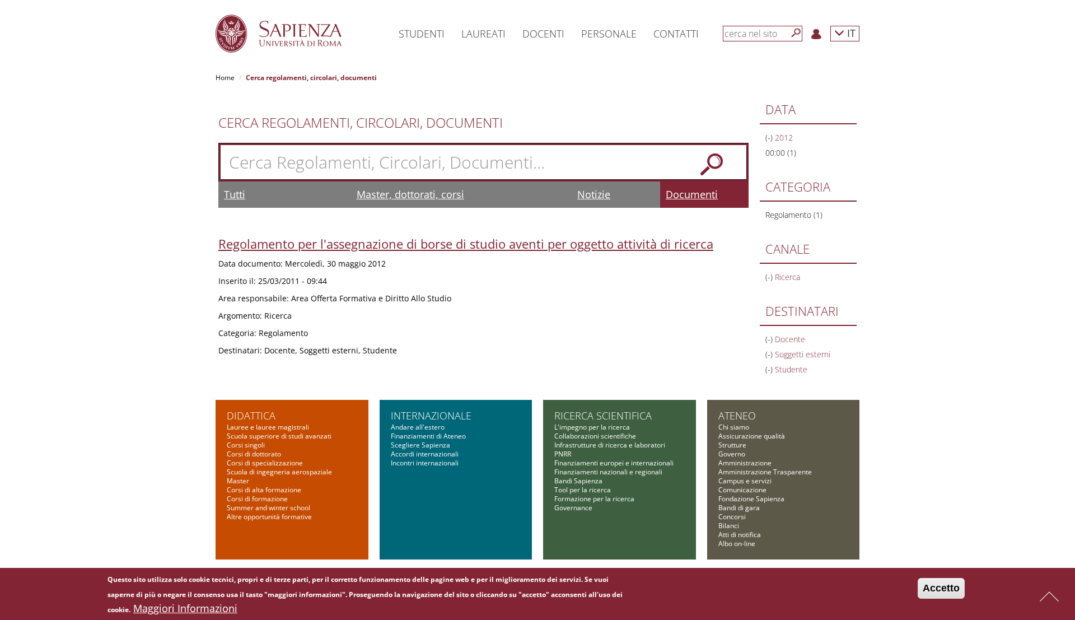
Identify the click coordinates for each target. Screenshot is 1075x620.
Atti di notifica (739, 534)
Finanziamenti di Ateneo (428, 436)
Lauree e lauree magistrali (268, 427)
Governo (731, 454)
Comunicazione (742, 490)
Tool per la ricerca (582, 490)
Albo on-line (736, 543)
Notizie (593, 194)
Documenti (692, 194)
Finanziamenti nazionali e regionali (608, 472)
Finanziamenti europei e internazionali (614, 463)
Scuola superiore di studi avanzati (279, 436)
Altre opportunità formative (269, 516)
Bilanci (728, 525)
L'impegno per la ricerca (592, 427)
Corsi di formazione (257, 499)
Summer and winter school (268, 507)
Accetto (941, 588)
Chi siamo (733, 427)
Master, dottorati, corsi (410, 194)
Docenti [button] (543, 33)
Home (225, 77)
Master (238, 481)
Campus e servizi (745, 481)
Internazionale (431, 415)
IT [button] (850, 32)
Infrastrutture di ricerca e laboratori (609, 445)
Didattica (251, 415)
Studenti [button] (422, 33)
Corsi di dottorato (254, 454)
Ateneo (737, 415)
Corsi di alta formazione (264, 490)
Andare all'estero (418, 427)
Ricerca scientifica (603, 415)
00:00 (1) (780, 152)
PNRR (562, 454)
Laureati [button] (483, 33)
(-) (770, 137)
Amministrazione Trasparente (765, 472)
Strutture (732, 445)
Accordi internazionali (425, 454)
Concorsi (732, 516)
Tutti (234, 194)
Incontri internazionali (425, 463)
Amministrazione (745, 463)
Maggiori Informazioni (185, 608)
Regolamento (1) (793, 214)
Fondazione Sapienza (751, 499)
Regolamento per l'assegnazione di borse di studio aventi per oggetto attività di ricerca (465, 243)
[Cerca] (796, 33)
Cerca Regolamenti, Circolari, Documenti (360, 122)
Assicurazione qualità (751, 436)
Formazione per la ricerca (594, 499)
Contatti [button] (676, 33)
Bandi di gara (739, 507)
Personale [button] (609, 33)
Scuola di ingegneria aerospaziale (279, 472)
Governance (573, 507)
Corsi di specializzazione (265, 463)
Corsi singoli (246, 445)
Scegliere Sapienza (420, 445)
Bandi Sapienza (578, 481)
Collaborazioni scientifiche (595, 436)
